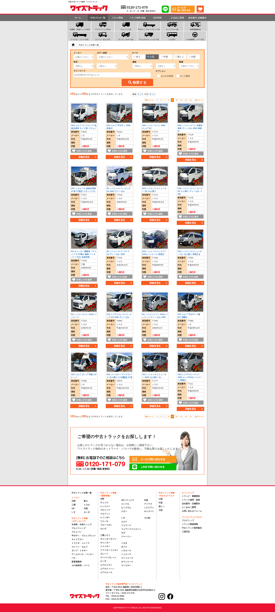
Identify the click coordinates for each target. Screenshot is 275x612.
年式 (75, 62)
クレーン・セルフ (80, 547)
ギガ (123, 533)
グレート (104, 554)
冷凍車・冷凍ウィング (82, 524)
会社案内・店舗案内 (191, 503)
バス (74, 558)
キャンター (105, 542)
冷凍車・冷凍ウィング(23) (79, 29)
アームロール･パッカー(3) (149, 40)
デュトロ (104, 502)
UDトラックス (127, 500)
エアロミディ (106, 565)
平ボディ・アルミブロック (84, 535)
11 (181, 100)
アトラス (148, 504)
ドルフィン (105, 514)
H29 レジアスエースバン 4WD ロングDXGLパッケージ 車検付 (190, 377)
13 (191, 100)
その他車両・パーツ (81, 565)
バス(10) (172, 40)
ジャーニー (126, 536)
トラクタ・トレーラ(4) (79, 40)
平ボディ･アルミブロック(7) (149, 29)
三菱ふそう (105, 535)
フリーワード (79, 71)
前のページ (149, 100)
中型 (165, 57)
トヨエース (126, 550)
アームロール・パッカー (83, 554)
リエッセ (104, 521)
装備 (181, 62)
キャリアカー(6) (172, 29)
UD (73, 508)
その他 (147, 518)
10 (177, 100)
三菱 (74, 505)
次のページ (199, 100)
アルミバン (77, 532)
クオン (124, 511)
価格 (134, 62)
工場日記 (186, 531)
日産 (86, 508)
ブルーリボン (106, 525)
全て (138, 57)
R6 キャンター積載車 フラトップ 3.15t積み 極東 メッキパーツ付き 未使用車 (84, 254)
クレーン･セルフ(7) (102, 40)
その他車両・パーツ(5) (195, 40)
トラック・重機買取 (191, 496)
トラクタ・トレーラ (81, 543)
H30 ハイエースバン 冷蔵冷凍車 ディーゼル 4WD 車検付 (190, 128)
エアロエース (106, 572)
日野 (74, 501)
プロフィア (105, 510)
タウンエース (127, 561)
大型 (193, 57)
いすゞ (75, 512)
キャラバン (149, 511)
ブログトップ (188, 520)
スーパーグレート (108, 557)
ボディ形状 (102, 53)
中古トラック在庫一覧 (82, 493)
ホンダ (87, 512)
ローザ (103, 561)
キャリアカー (78, 539)
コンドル (125, 504)
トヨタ (87, 505)
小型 (152, 57)
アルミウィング (79, 528)
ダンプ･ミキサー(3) (125, 40)
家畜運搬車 (77, 561)
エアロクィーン (107, 568)
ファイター (105, 546)
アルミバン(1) (126, 29)
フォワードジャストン (131, 529)
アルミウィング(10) (102, 29)
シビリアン (149, 507)
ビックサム (126, 507)
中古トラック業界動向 (192, 528)
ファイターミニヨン (109, 550)
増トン (180, 57)
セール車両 (185, 76)
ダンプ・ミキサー (80, 550)
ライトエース (127, 558)
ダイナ (124, 547)
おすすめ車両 (166, 76)
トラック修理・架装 (191, 500)
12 (186, 100)
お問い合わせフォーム (192, 511)
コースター (126, 565)
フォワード (126, 525)
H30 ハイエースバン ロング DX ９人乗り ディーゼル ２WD (190, 191)
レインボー (105, 517)
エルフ (124, 521)
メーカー (77, 53)
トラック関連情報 (190, 524)
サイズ (135, 53)
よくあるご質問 (189, 507)
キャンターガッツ (108, 539)
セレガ (103, 528)
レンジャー (105, 506)
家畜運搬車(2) (195, 29)
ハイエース (126, 554)
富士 (86, 501)
